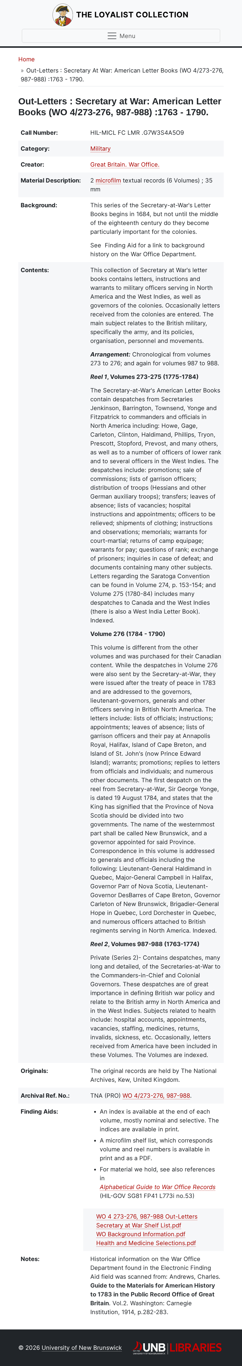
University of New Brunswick (82, 1347)
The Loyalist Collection (133, 14)
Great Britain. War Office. (125, 164)
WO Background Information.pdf (140, 1234)
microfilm (108, 180)
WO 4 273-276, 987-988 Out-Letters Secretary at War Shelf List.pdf (146, 1221)
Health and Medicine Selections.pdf (146, 1243)
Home (26, 59)
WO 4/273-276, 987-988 (156, 1095)
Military (100, 148)
